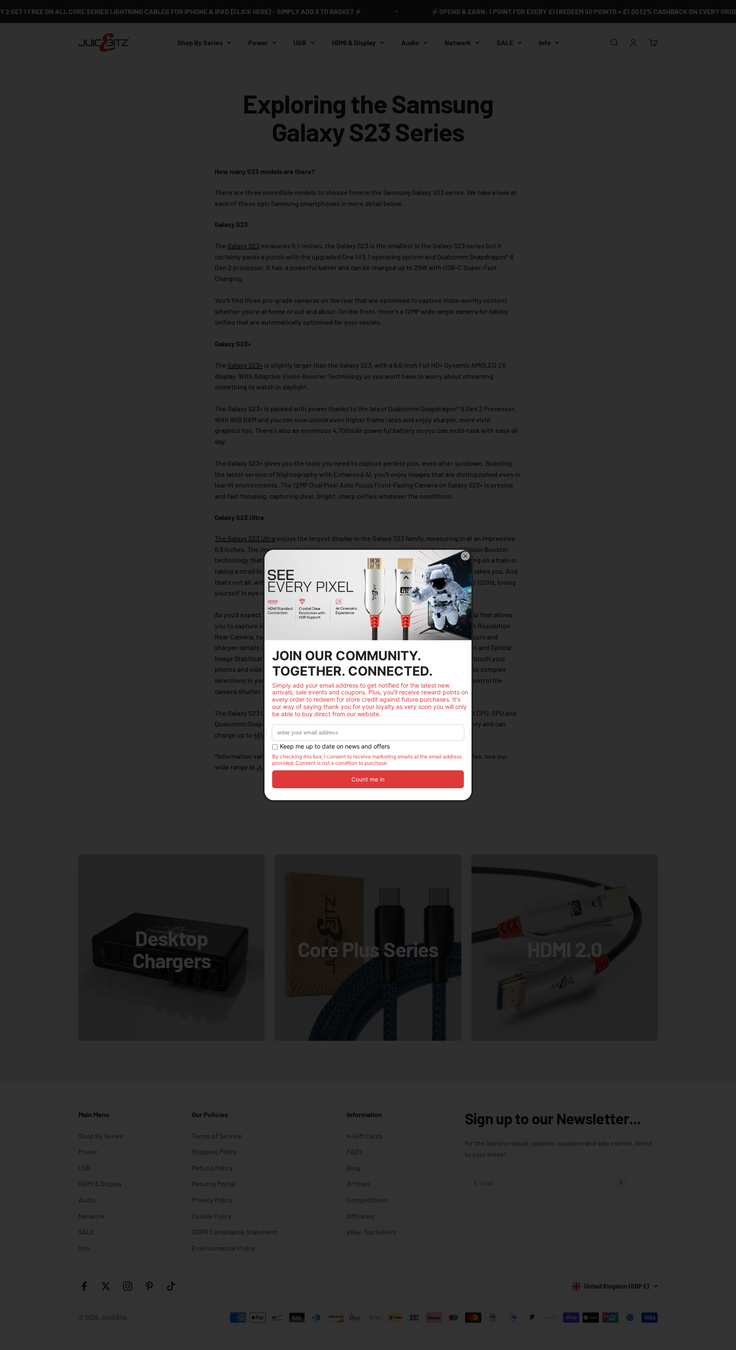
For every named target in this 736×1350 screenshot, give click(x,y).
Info (545, 42)
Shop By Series (200, 42)
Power (258, 42)
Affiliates (360, 1216)
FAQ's (354, 1151)
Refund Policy (212, 1168)
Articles (358, 1183)
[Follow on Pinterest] (149, 1286)
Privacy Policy (212, 1200)
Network (458, 42)
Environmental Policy (223, 1248)
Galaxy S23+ (245, 365)
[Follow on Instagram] (127, 1286)
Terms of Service (217, 1136)
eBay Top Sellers (371, 1232)
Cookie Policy (212, 1216)
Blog (353, 1168)
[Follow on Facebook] (84, 1286)
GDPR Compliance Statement (235, 1232)
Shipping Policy (214, 1151)
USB (299, 42)
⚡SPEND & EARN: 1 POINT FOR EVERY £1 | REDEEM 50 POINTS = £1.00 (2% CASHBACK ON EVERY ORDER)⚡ (561, 11)
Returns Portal (213, 1183)
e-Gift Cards (365, 1136)
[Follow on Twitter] (106, 1286)
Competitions (367, 1200)
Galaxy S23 (243, 245)
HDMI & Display (354, 42)
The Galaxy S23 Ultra (245, 538)
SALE (505, 42)
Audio (410, 42)
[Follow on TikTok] (171, 1286)
